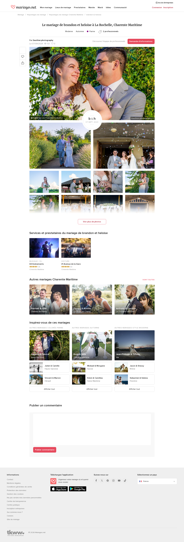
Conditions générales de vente (19, 487)
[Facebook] (96, 480)
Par (41, 40)
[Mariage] (23, 8)
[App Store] (59, 491)
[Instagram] (113, 480)
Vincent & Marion (53, 378)
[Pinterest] (107, 480)
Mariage (21, 15)
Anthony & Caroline (126, 308)
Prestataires (79, 7)
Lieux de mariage (63, 7)
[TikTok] (125, 480)
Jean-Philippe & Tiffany (128, 354)
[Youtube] (119, 480)
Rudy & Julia (79, 354)
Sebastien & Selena (139, 378)
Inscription (168, 7)
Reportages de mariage (36, 15)
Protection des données (16, 490)
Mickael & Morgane (96, 366)
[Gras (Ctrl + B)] (36, 417)
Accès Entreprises (165, 3)
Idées (108, 7)
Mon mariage (46, 7)
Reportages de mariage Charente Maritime (66, 15)
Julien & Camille (52, 366)
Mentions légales (14, 483)
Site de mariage (13, 519)
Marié (100, 7)
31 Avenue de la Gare (71, 264)
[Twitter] (102, 480)
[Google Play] (77, 491)
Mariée (91, 7)
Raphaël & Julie (39, 308)
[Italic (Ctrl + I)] (41, 417)
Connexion (157, 7)
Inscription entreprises (15, 508)
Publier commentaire (44, 450)
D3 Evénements (36, 264)
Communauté (120, 7)
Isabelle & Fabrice (40, 354)
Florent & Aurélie (82, 308)
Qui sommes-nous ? (15, 512)
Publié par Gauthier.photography (48, 118)
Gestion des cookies (15, 494)
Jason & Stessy (137, 366)
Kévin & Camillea (95, 378)
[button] (92, 83)
